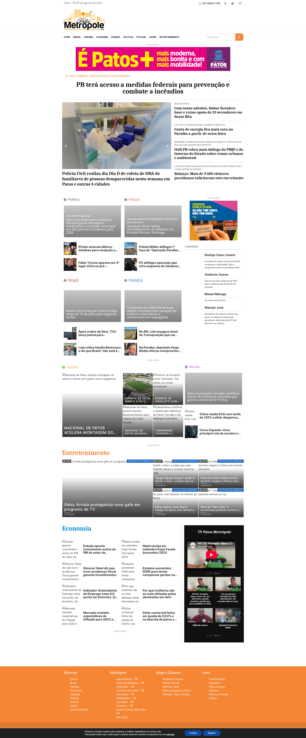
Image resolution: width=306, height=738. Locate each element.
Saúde (152, 37)
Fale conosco (217, 686)
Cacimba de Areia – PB (130, 690)
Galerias (214, 690)
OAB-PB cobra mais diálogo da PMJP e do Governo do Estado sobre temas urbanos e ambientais (208, 153)
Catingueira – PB (126, 698)
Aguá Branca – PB (127, 679)
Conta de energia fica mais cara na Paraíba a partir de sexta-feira (203, 131)
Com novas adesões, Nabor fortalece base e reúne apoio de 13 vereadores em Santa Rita (208, 112)
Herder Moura (171, 682)
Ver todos (122, 717)
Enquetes (214, 682)
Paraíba (88, 37)
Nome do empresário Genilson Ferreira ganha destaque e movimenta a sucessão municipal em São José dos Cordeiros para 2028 (90, 226)
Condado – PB (125, 701)
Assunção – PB (125, 686)
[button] (66, 146)
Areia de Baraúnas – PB (130, 682)
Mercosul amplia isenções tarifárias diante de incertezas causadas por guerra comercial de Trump (213, 396)
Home (67, 37)
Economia (102, 37)
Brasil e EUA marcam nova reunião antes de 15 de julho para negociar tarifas (91, 314)
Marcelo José (171, 686)
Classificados (217, 679)
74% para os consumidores (188, 125)
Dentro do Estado (191, 169)
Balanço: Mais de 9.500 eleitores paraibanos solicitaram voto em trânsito (209, 175)
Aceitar (193, 733)
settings (170, 734)
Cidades (115, 37)
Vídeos (213, 698)
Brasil (77, 37)
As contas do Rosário (215, 300)
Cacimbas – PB (125, 694)
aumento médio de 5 (214, 125)
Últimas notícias (218, 694)
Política (128, 37)
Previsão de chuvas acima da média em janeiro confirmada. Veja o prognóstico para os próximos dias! (222, 264)
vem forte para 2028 (78, 216)
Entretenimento (169, 37)
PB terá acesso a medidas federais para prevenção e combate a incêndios (153, 88)
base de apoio (181, 104)
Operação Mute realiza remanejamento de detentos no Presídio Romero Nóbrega (150, 229)
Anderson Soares (173, 679)
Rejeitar (212, 733)
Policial (141, 37)
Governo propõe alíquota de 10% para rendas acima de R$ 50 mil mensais (221, 284)
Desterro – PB (124, 705)
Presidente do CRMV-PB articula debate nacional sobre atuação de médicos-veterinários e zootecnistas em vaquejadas (151, 312)
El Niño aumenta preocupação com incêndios (97, 76)
